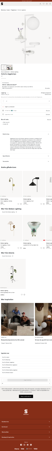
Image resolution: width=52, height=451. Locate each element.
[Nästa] (49, 38)
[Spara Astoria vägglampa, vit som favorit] (49, 380)
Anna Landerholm (5, 71)
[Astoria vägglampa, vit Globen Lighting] (26, 38)
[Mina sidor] (40, 3)
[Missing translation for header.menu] (50, 3)
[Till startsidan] (2, 3)
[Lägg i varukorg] (21, 204)
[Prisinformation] (7, 93)
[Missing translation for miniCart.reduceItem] (2, 380)
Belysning (3, 10)
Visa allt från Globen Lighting (8, 212)
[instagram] (24, 445)
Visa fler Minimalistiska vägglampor (9, 364)
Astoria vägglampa (22, 10)
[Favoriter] (43, 3)
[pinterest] (27, 445)
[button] (3, 78)
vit (2, 383)
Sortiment (5, 426)
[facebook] (21, 445)
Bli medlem (47, 88)
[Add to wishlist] (18, 204)
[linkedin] (31, 445)
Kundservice (5, 421)
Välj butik (48, 114)
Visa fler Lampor (5, 357)
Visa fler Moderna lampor (7, 372)
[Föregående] (2, 38)
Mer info (48, 110)
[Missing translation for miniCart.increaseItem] (6, 380)
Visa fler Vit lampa (6, 367)
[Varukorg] (46, 3)
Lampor (8, 10)
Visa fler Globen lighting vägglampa (9, 370)
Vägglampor (14, 10)
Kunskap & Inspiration (8, 437)
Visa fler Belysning (6, 359)
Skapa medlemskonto (26, 396)
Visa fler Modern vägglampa (8, 362)
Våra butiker (5, 432)
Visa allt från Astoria (6, 256)
